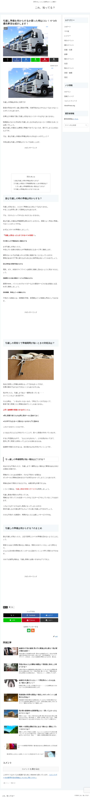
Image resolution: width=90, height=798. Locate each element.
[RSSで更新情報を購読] (33, 630)
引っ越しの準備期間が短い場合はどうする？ (31, 186)
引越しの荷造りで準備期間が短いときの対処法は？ (31, 183)
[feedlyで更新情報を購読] (28, 630)
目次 (28, 177)
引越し (12, 607)
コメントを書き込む (31, 769)
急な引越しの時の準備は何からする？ (27, 180)
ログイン (67, 92)
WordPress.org (69, 105)
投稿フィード (69, 96)
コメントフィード (70, 101)
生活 (6, 607)
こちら (75, 119)
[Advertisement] (31, 160)
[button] (54, 60)
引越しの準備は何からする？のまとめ (27, 189)
